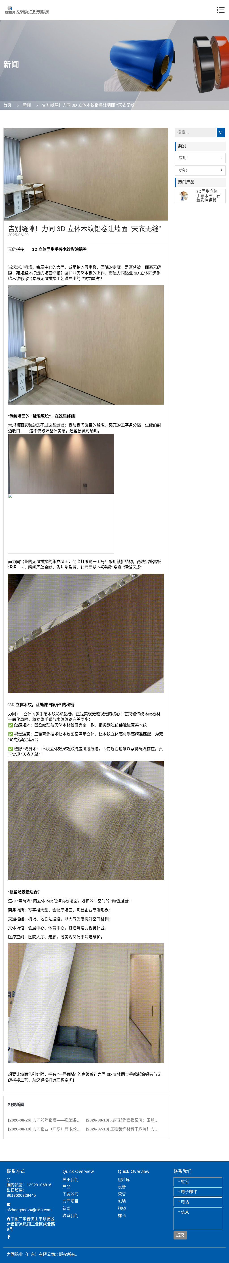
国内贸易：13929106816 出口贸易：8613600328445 (29, 1190)
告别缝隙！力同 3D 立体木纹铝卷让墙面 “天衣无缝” (89, 105)
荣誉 (122, 1194)
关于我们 (70, 1179)
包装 (122, 1201)
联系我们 (70, 1216)
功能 (183, 170)
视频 (122, 1208)
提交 (180, 1235)
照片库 (124, 1179)
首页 (7, 105)
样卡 (122, 1216)
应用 (183, 158)
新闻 (27, 105)
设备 (122, 1187)
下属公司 (70, 1194)
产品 (66, 1187)
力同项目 (70, 1201)
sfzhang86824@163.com (29, 1210)
